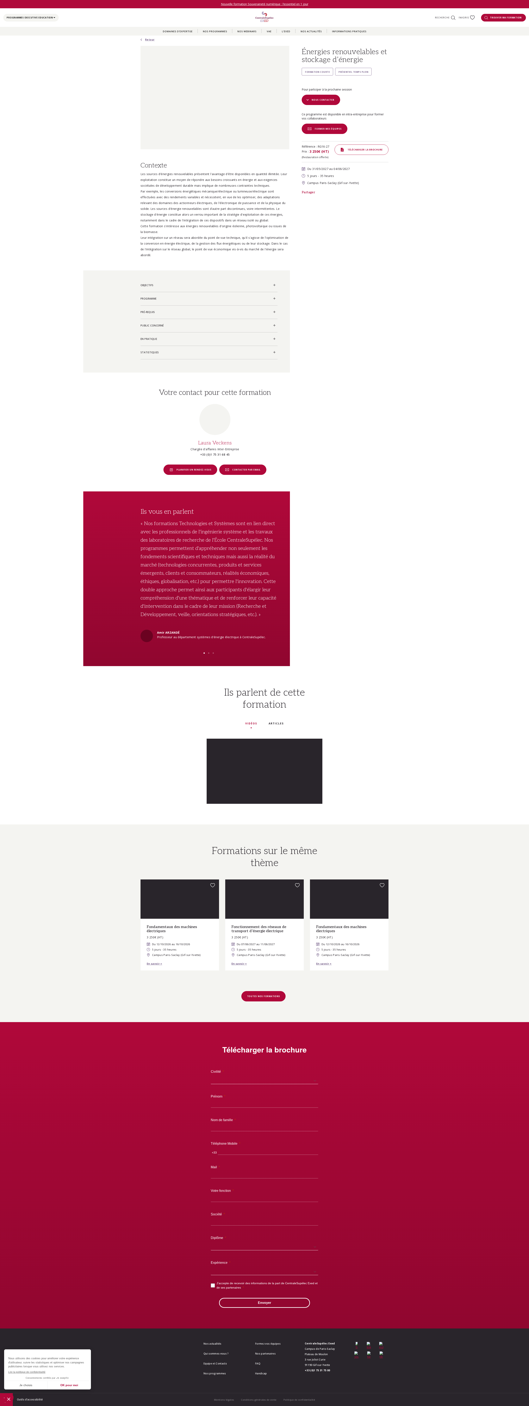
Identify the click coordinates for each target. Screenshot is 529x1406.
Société (216, 1214)
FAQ (257, 1363)
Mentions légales (224, 1399)
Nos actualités (311, 31)
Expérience (219, 1262)
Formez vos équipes (268, 1343)
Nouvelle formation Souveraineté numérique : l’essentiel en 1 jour (264, 4)
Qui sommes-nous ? (216, 1353)
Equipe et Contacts (215, 1363)
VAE (269, 31)
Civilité (216, 1071)
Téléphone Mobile (224, 1143)
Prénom (216, 1096)
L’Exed (286, 31)
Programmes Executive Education (30, 17)
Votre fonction (221, 1190)
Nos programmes (215, 31)
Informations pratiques (349, 31)
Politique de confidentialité (299, 1399)
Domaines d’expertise (178, 31)
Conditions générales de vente (258, 1399)
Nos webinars (246, 31)
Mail (214, 1167)
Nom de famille (222, 1120)
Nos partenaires (265, 1353)
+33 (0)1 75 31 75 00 (317, 1370)
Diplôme (217, 1238)
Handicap (261, 1373)
